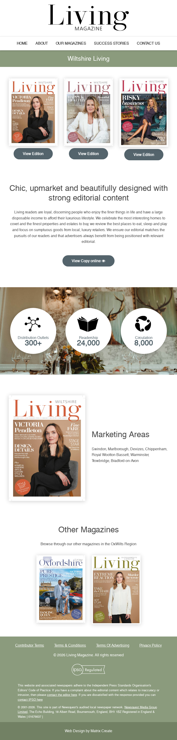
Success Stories (111, 43)
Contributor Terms (29, 645)
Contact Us (148, 43)
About (41, 43)
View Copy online (87, 261)
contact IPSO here (30, 699)
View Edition (33, 154)
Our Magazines (71, 43)
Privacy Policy (150, 645)
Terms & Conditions (70, 645)
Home (22, 43)
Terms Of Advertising (112, 645)
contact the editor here (62, 695)
